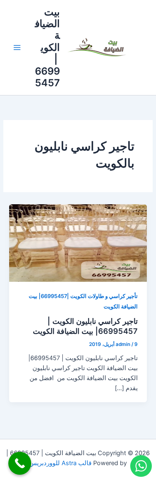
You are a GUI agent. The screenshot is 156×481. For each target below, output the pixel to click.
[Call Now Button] (19, 463)
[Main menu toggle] (17, 47)
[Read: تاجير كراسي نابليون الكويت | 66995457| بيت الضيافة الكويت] (77, 242)
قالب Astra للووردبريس (60, 463)
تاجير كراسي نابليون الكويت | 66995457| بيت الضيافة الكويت (85, 326)
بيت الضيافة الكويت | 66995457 (47, 47)
